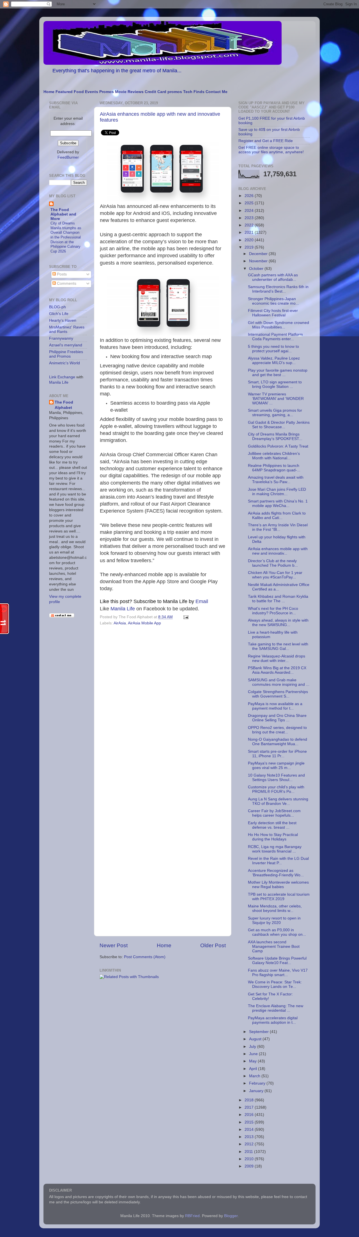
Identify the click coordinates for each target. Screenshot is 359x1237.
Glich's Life (58, 314)
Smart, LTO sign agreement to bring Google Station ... (275, 384)
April (253, 1069)
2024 (250, 211)
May (253, 1061)
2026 (250, 196)
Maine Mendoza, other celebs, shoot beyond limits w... (275, 908)
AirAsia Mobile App (144, 623)
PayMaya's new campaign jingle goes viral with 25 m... (276, 765)
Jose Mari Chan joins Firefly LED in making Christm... (277, 491)
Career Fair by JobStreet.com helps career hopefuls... (274, 813)
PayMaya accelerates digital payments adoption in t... (273, 1020)
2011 (249, 1152)
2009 (250, 1166)
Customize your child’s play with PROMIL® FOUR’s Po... (276, 789)
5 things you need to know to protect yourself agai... (273, 348)
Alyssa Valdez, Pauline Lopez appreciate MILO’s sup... (274, 360)
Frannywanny (61, 338)
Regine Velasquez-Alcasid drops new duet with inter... (276, 658)
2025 (250, 203)
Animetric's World (64, 363)
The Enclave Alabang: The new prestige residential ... (275, 1008)
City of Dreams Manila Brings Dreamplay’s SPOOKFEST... (275, 436)
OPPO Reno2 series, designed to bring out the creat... (277, 730)
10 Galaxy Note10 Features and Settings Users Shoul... (276, 777)
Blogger (231, 1216)
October (256, 269)
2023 (250, 218)
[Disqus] (162, 704)
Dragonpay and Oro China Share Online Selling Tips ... (277, 718)
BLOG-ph (57, 307)
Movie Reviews (129, 92)
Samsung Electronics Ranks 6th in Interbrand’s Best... (278, 289)
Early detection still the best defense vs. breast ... (272, 825)
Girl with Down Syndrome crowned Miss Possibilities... (278, 325)
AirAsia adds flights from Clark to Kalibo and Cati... (277, 515)
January (256, 1091)
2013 (250, 1137)
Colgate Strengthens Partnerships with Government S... (278, 694)
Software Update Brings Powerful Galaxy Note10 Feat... (277, 960)
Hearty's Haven (62, 320)
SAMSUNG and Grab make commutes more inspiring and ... (278, 682)
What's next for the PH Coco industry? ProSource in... (273, 610)
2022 (250, 225)
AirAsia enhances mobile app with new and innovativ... (278, 551)
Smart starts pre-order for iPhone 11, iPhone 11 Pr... (277, 753)
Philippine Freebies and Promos (66, 354)
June (254, 1054)
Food (79, 92)
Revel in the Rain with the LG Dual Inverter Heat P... (278, 860)
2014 (250, 1129)
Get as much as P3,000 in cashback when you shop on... (277, 932)
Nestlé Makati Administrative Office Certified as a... (278, 587)
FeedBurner (68, 157)
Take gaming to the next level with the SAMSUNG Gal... (278, 646)
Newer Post (114, 945)
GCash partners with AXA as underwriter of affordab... (273, 277)
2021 (250, 232)
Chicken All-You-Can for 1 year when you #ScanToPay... (275, 575)
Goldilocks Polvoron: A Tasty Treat (278, 446)
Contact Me (216, 92)
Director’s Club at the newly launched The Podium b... (273, 563)
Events (91, 92)
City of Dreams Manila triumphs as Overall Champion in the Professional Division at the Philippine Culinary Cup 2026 (65, 237)
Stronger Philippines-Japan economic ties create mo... (273, 301)
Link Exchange (62, 377)
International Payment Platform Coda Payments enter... (275, 336)
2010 (250, 1159)
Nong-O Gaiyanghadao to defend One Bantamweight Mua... (277, 741)
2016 (250, 1115)
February (257, 1083)
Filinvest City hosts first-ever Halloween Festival (273, 313)
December (259, 254)
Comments (66, 283)
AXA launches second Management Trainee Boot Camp (274, 946)
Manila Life (123, 608)
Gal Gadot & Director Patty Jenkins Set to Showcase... (279, 424)
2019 (250, 247)
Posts (61, 274)
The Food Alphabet (64, 405)
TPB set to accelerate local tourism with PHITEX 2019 (279, 896)
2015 (250, 1122)
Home (48, 92)
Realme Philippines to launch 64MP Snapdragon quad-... (274, 468)
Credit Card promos (163, 92)
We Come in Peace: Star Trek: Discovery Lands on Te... (275, 984)
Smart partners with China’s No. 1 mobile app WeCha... (278, 503)
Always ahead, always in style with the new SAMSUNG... (278, 622)
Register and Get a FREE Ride (265, 141)
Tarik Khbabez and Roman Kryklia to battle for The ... (278, 598)
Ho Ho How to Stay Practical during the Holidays (273, 837)
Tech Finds (193, 92)
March (255, 1076)
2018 (250, 1100)
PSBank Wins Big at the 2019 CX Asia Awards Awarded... (277, 670)
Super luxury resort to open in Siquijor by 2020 (274, 920)
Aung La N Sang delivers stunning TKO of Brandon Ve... (278, 801)
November (259, 261)
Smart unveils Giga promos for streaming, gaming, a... (275, 412)
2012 (250, 1144)
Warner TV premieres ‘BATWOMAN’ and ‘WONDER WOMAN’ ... (276, 398)
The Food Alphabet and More (63, 214)
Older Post (213, 945)
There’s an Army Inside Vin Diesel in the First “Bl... (278, 527)
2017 (250, 1107)
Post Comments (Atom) (144, 957)
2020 (250, 240)
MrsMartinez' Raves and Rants (66, 329)
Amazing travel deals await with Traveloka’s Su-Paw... (275, 479)
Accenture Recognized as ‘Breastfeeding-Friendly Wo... (276, 872)
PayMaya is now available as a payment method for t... (275, 706)
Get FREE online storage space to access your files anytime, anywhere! (271, 149)
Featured (64, 92)
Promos (106, 92)
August (256, 1039)
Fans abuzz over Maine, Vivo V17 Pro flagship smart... (278, 972)
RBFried (192, 1216)
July (253, 1046)
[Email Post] (184, 617)
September (259, 1032)
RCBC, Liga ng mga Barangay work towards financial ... (275, 849)
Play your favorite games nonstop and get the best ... (277, 372)
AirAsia (120, 623)
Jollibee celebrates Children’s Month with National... (274, 455)
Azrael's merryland (65, 345)
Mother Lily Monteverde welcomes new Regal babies (278, 884)
